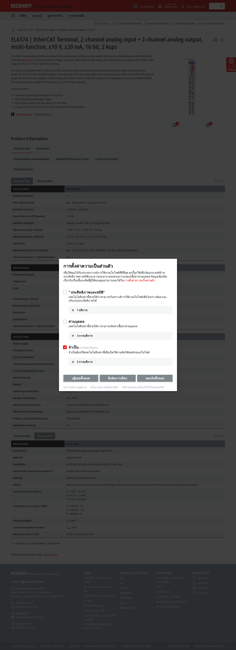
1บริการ (82, 310)
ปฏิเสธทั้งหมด (81, 378)
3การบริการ (85, 336)
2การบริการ (85, 362)
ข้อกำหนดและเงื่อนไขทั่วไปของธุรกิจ (143, 387)
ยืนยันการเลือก (117, 378)
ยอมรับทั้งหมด (155, 378)
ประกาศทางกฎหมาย (74, 387)
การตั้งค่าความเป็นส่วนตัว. (140, 280)
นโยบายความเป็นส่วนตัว (104, 387)
